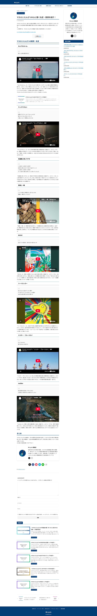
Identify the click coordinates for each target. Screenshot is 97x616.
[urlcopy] (46, 464)
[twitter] (29, 458)
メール (19, 503)
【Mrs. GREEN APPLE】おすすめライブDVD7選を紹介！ (73, 51)
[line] (43, 464)
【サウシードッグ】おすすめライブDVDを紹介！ (73, 74)
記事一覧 (27, 5)
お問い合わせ (48, 5)
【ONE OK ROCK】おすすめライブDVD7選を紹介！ (73, 57)
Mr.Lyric (16, 2)
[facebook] (33, 464)
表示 (40, 36)
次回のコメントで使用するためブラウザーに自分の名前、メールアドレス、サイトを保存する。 (38, 514)
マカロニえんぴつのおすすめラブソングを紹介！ (42, 555)
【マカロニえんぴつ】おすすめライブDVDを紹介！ (43, 568)
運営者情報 (70, 5)
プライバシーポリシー (59, 5)
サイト (18, 508)
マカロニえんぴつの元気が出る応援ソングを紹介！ (43, 542)
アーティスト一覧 (38, 5)
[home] (32, 458)
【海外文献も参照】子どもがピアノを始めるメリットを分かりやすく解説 (73, 45)
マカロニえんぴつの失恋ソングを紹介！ (40, 582)
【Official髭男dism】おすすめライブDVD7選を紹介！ (73, 68)
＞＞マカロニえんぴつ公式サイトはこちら (26, 32)
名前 (18, 497)
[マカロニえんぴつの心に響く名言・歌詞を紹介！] (39, 464)
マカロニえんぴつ (21, 469)
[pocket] (36, 464)
